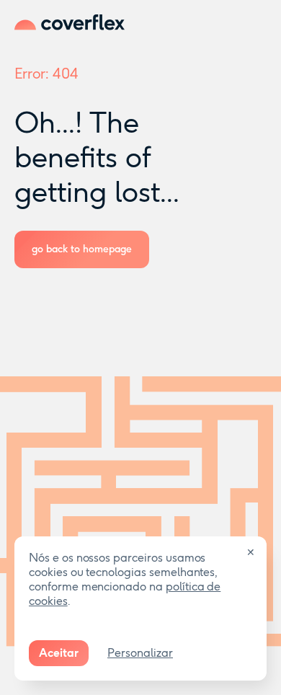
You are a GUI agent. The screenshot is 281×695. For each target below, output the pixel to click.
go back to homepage (82, 249)
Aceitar (59, 653)
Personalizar (140, 653)
